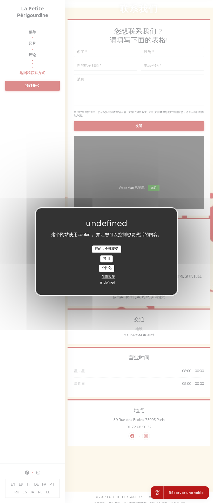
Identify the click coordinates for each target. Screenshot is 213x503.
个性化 (107, 268)
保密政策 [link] (108, 276)
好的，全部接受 (106, 248)
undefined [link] (107, 282)
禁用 (106, 258)
